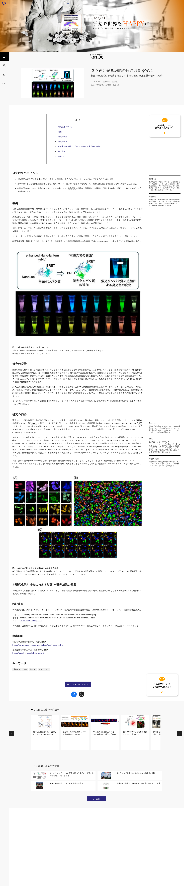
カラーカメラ (44, 669)
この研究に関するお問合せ (79, 684)
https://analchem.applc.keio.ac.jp (27, 653)
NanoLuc (34, 423)
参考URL (61, 156)
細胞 (25, 669)
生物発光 (21, 179)
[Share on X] (81, 697)
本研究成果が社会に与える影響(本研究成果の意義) (79, 146)
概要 (60, 132)
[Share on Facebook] (74, 697)
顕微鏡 (32, 669)
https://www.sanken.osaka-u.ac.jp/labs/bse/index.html (36, 645)
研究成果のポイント (66, 127)
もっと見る (96, 799)
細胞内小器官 (55, 453)
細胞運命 (72, 188)
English (4, 83)
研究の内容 (62, 141)
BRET (139, 423)
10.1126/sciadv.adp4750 (31, 621)
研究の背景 (62, 136)
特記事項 (61, 151)
